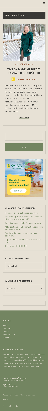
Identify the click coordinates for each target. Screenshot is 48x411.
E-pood (6, 337)
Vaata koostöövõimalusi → (14, 380)
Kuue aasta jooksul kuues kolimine (21, 213)
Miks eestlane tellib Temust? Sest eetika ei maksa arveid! (24, 228)
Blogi (5, 325)
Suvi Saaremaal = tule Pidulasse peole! (23, 223)
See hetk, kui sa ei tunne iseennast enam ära (21, 234)
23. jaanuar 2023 (24, 64)
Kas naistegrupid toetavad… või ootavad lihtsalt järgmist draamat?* (23, 218)
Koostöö (6, 331)
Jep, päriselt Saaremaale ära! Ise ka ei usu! (23, 241)
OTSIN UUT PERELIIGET (16, 246)
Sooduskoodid (9, 334)
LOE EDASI (24, 117)
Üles (4, 400)
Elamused (7, 328)
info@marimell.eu (11, 386)
